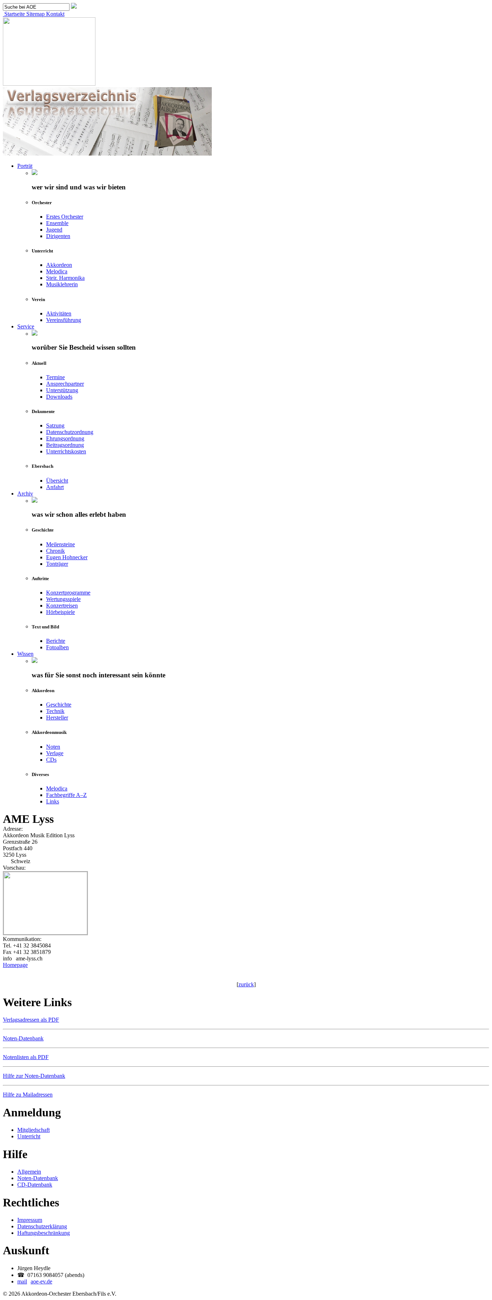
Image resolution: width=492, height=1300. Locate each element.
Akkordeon (59, 265)
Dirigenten (58, 236)
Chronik (55, 551)
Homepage (15, 965)
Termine (55, 377)
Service (25, 326)
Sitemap (35, 14)
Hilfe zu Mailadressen (28, 1094)
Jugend (54, 230)
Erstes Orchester (64, 217)
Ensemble (57, 223)
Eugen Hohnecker (67, 557)
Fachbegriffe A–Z (66, 795)
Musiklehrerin (62, 284)
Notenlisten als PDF (26, 1057)
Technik (55, 711)
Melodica (56, 271)
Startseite (14, 14)
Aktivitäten (58, 313)
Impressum (29, 1220)
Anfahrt (55, 487)
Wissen (25, 654)
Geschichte (58, 704)
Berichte (55, 641)
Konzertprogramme (68, 593)
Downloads (59, 397)
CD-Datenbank (34, 1185)
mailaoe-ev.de (34, 1281)
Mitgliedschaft (33, 1130)
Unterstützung (62, 390)
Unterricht (28, 1136)
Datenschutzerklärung (42, 1226)
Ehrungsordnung (65, 438)
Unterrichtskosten (66, 451)
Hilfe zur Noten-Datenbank (34, 1076)
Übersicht (57, 481)
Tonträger (57, 564)
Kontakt (54, 14)
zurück (246, 984)
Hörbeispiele (60, 612)
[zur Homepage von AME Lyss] (45, 932)
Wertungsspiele (63, 599)
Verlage (54, 753)
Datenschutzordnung (69, 432)
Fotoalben (57, 647)
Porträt (24, 166)
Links (52, 801)
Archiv (25, 493)
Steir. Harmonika (65, 278)
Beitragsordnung (65, 445)
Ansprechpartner (65, 384)
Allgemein (29, 1172)
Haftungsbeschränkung (43, 1233)
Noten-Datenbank (23, 1038)
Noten (53, 747)
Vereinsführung (63, 320)
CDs (51, 760)
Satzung (55, 425)
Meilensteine (60, 544)
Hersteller (57, 717)
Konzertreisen (62, 605)
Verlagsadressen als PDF (31, 1020)
